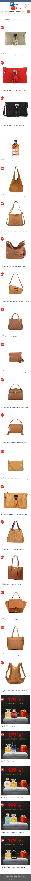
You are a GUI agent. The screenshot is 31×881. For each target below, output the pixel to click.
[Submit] (28, 11)
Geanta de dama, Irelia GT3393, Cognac (11, 584)
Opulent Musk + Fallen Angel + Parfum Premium (12, 797)
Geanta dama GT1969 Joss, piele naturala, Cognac (13, 266)
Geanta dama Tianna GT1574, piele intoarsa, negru (13, 125)
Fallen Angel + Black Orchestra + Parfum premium (13, 867)
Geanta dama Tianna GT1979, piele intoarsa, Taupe (13, 55)
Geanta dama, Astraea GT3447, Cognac (10, 655)
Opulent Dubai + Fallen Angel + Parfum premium (12, 832)
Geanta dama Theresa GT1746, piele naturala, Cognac (14, 514)
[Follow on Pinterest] (25, 7)
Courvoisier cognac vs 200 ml (8, 160)
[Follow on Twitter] (28, 5)
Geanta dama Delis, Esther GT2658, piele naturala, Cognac (15, 478)
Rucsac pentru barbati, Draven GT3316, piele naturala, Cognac (14, 691)
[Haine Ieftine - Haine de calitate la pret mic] (15, 6)
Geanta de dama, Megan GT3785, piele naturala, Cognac (15, 301)
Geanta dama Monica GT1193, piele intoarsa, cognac (14, 196)
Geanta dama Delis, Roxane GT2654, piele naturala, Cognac (13, 443)
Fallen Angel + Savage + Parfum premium (11, 761)
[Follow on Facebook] (25, 5)
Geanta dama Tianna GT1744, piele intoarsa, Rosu (13, 90)
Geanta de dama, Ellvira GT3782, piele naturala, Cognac (14, 336)
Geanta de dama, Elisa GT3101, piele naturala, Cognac (14, 372)
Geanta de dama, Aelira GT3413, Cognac (11, 619)
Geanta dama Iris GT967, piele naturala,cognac (12, 549)
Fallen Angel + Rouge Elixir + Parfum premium (12, 726)
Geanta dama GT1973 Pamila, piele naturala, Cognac (14, 231)
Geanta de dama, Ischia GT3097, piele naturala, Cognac (14, 407)
